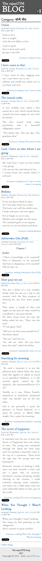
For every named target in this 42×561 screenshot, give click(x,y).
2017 (26, 101)
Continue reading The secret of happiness (22, 497)
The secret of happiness (15, 429)
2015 (31, 241)
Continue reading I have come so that (24, 90)
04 (23, 512)
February (20, 195)
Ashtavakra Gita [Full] (14, 238)
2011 (25, 283)
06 (25, 195)
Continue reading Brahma (29, 230)
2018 (30, 28)
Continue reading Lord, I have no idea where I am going (24, 183)
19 (24, 156)
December (21, 28)
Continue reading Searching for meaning (23, 421)
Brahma (6, 191)
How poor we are (11, 280)
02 (25, 68)
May (18, 101)
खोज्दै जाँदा (10, 30)
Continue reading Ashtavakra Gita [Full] (23, 272)
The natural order (12, 98)
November (21, 241)
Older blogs (7, 544)
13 (21, 283)
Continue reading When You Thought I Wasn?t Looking (23, 536)
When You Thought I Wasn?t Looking (20, 507)
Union (5, 25)
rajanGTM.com (33, 555)
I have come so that (13, 65)
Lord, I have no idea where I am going (20, 151)
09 (26, 28)
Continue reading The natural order (25, 141)
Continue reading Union (30, 57)
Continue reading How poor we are (25, 350)
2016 (29, 195)
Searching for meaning (15, 358)
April (21, 156)
